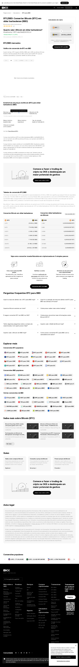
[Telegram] (24, 653)
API (27, 589)
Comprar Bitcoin (43, 591)
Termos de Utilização (24, 524)
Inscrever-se (69, 7)
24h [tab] (11, 60)
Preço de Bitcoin (55, 599)
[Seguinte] (74, 559)
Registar (70, 597)
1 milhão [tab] (21, 60)
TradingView (18, 609)
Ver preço (33, 468)
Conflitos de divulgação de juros (7, 622)
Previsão (57, 468)
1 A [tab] (26, 60)
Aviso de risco (36, 524)
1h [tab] (6, 60)
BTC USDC (53, 587)
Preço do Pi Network (54, 606)
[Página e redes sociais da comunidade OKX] (32, 653)
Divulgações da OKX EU (7, 614)
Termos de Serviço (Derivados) (6, 606)
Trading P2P (18, 591)
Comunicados (30, 618)
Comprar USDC (42, 589)
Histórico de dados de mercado (30, 593)
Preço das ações (19, 618)
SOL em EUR (42, 622)
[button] (54, 8)
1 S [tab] (16, 60)
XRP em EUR (42, 625)
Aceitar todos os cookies (63, 657)
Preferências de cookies (7, 635)
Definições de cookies (63, 661)
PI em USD (41, 627)
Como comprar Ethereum (55, 638)
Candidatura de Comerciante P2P (31, 605)
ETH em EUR (42, 617)
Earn (16, 598)
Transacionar (18, 596)
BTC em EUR (42, 615)
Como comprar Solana (55, 642)
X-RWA (17, 612)
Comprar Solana (43, 599)
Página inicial (7, 13)
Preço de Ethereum (53, 603)
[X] (18, 653)
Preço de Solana (55, 609)
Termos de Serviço (20, 525)
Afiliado (29, 587)
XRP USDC (53, 597)
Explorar (7, 468)
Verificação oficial (31, 616)
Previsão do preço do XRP (55, 622)
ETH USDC (53, 589)
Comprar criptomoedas (18, 588)
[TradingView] (29, 653)
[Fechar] (76, 645)
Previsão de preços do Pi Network (54, 627)
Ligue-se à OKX (31, 621)
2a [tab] (31, 60)
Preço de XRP (54, 612)
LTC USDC (53, 592)
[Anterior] (4, 559)
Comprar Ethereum (43, 594)
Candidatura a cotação (30, 601)
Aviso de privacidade (6, 611)
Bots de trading (19, 601)
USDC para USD (43, 620)
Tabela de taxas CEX (31, 598)
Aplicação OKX (7, 632)
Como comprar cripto (55, 631)
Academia (17, 607)
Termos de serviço (6, 602)
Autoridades (6, 630)
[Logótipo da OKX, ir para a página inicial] (5, 7)
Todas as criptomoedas (18, 604)
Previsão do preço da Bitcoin (55, 615)
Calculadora (16, 13)
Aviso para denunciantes (6, 627)
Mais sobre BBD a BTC (70, 214)
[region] (63, 654)
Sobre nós (6, 589)
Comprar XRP (42, 604)
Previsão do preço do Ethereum (55, 619)
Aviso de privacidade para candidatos (7, 593)
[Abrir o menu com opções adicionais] (76, 8)
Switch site (65, 3)
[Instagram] (21, 653)
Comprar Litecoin (43, 601)
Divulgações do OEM (7, 618)
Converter (17, 593)
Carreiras (5, 596)
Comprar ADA (42, 596)
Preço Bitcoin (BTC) (13, 131)
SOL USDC (53, 594)
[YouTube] (16, 653)
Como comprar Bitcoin (55, 635)
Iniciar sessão (60, 7)
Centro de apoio (31, 613)
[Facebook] (26, 653)
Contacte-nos (7, 599)
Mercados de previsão (18, 615)
